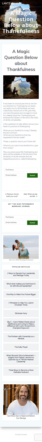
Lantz (12, 3)
